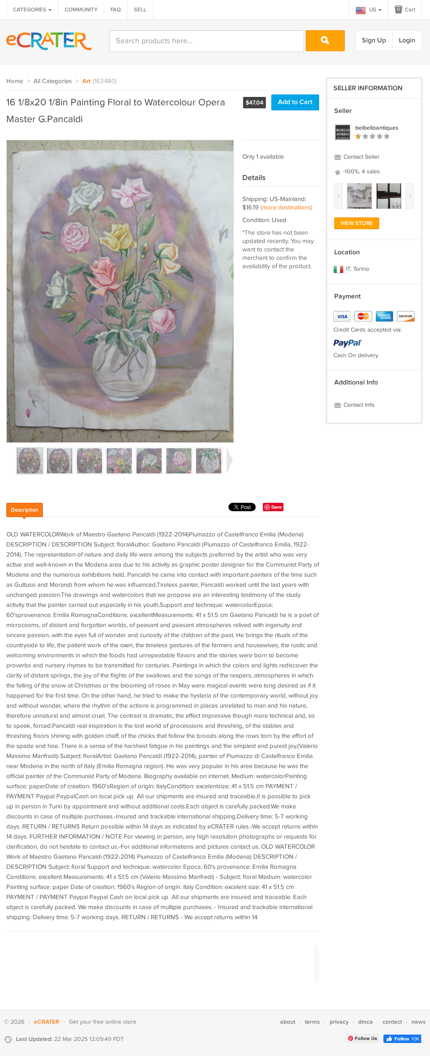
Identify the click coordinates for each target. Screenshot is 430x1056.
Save (276, 507)
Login (407, 40)
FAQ (115, 9)
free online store (114, 1022)
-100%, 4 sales (360, 171)
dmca (365, 1021)
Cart (409, 9)
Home (14, 81)
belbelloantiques (377, 127)
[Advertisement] (159, 963)
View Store (357, 223)
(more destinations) (286, 207)
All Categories (53, 81)
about (287, 1021)
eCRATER (46, 1021)
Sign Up (374, 40)
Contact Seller (361, 157)
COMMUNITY (81, 9)
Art (86, 81)
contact (392, 1021)
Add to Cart (295, 102)
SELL (140, 9)
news (419, 1021)
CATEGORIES (30, 9)
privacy (339, 1021)
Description (24, 510)
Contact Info (358, 405)
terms (312, 1021)
